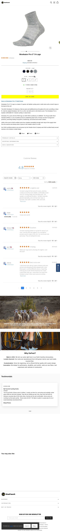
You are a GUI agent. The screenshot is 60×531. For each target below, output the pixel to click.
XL (35, 80)
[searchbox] (8, 178)
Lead (35, 71)
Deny (34, 526)
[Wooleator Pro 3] (2, 485)
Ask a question (8, 144)
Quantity (30, 88)
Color (30, 68)
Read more (23, 201)
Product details (8, 137)
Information (6, 503)
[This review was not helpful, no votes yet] (55, 206)
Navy (24, 71)
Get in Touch (6, 507)
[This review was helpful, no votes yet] (52, 206)
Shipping (25, 62)
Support (4, 499)
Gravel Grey (31, 71)
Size (29, 76)
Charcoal (27, 71)
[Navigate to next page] (41, 288)
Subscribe (49, 518)
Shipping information (10, 141)
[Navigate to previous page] (18, 288)
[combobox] (24, 178)
